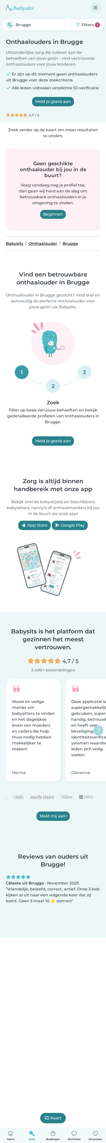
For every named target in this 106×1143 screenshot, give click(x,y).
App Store (37, 525)
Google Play (72, 525)
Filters (89, 24)
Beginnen (53, 214)
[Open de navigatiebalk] (95, 7)
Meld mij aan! (53, 816)
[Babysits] (20, 7)
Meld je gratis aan (53, 101)
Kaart (56, 1118)
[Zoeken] (10, 25)
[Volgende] (98, 731)
